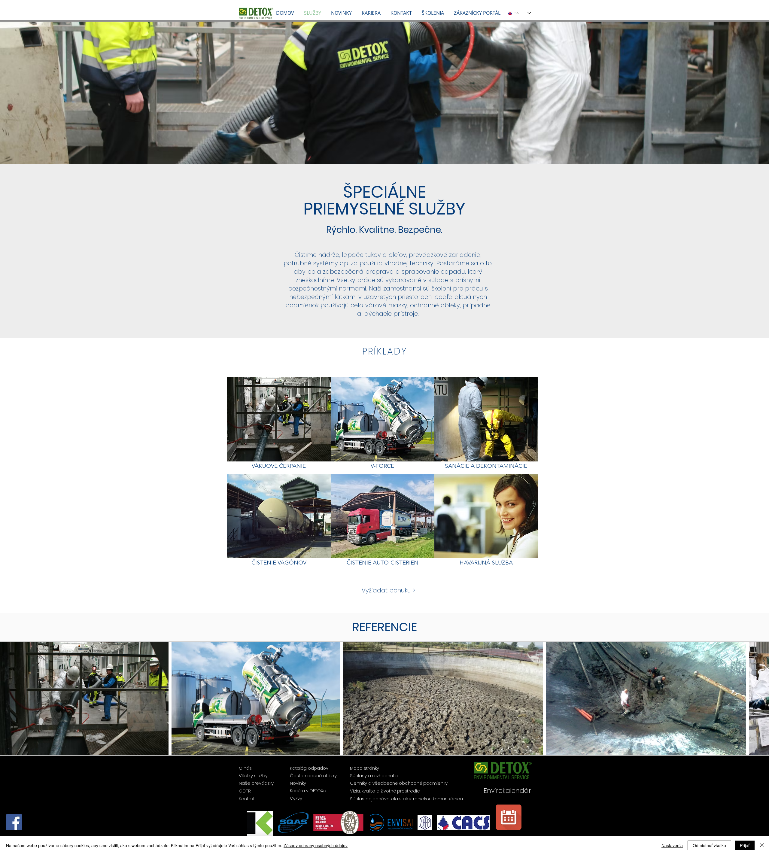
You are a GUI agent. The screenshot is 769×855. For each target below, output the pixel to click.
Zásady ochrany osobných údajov (316, 845)
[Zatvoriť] (761, 845)
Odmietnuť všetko (709, 845)
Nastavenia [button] (672, 845)
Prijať (744, 845)
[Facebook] (14, 822)
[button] (477, 13)
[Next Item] (758, 698)
